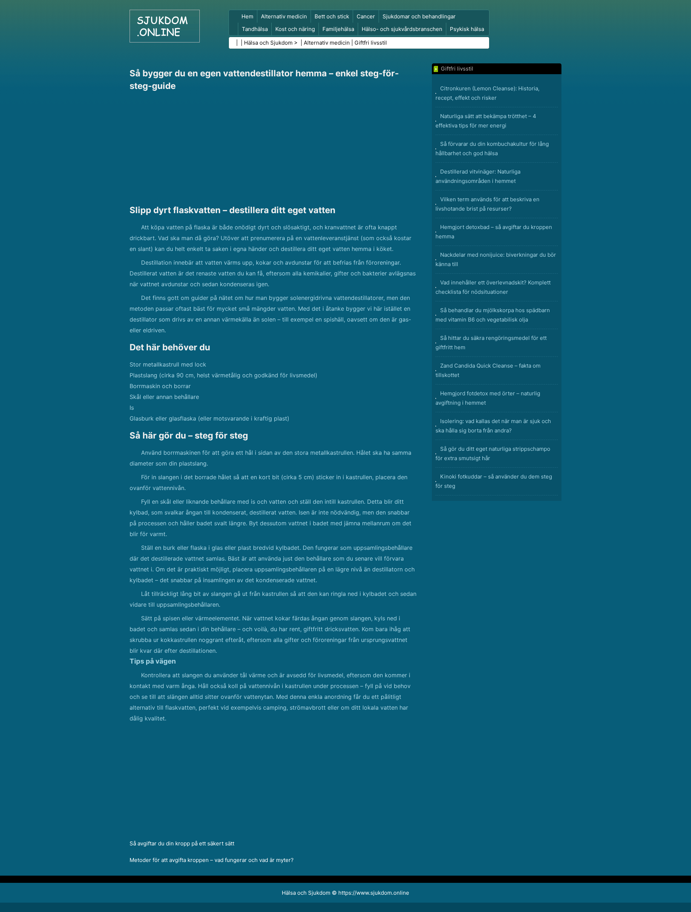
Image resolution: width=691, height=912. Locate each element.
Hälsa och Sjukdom (268, 42)
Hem (247, 16)
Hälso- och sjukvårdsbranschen (402, 29)
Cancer (366, 16)
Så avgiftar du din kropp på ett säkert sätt (182, 843)
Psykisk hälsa (467, 29)
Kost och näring (295, 29)
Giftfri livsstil (370, 42)
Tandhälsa (255, 29)
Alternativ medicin (284, 16)
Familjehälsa (338, 29)
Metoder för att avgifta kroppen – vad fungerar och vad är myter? (212, 860)
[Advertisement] (273, 148)
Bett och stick (332, 16)
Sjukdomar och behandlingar (419, 16)
